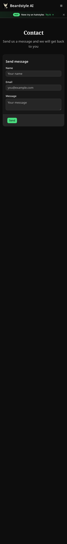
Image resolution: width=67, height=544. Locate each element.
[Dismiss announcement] (63, 14)
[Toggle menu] (61, 6)
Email (9, 82)
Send (12, 120)
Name (9, 68)
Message (11, 96)
